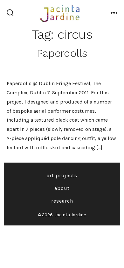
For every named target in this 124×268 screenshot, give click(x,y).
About (62, 188)
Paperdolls (62, 53)
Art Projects (62, 175)
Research (62, 201)
